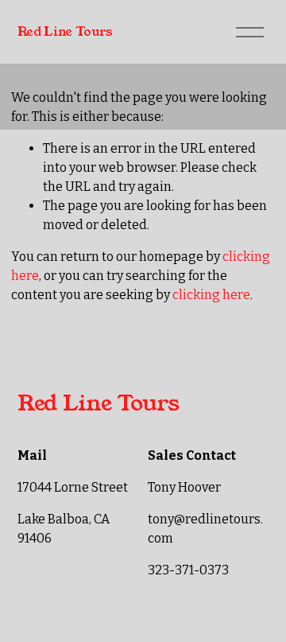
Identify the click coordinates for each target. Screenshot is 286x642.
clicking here (211, 294)
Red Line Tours (65, 31)
